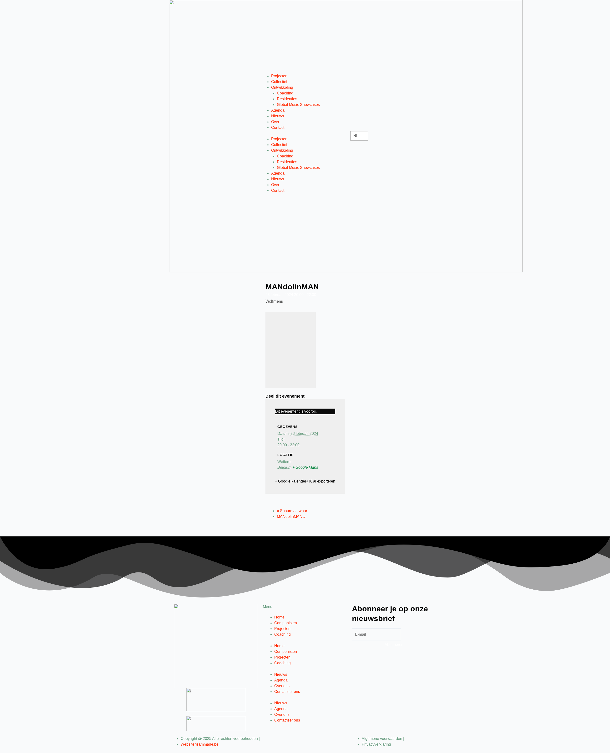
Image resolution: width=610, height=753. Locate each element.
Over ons (282, 686)
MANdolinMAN (291, 516)
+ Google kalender (290, 481)
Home (279, 617)
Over (275, 122)
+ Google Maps (305, 467)
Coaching (285, 93)
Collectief (279, 82)
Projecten (279, 76)
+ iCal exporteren (320, 481)
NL (355, 136)
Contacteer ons (287, 692)
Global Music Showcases (298, 105)
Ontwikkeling (282, 87)
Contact (277, 127)
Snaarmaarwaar (292, 511)
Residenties (287, 99)
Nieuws (277, 116)
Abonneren (394, 645)
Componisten (285, 623)
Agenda (278, 110)
